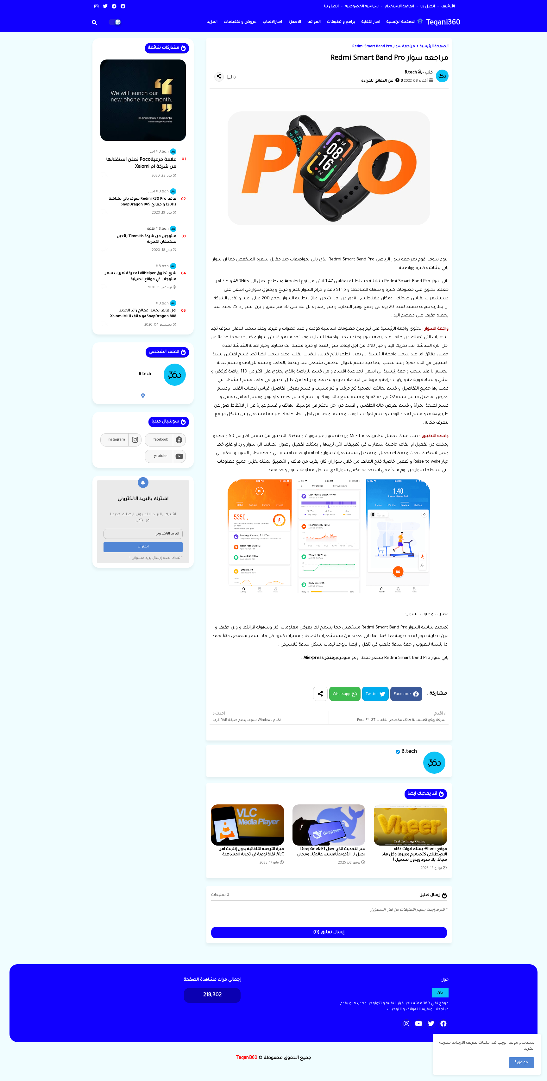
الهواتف (314, 22)
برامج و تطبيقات (341, 22)
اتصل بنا (427, 7)
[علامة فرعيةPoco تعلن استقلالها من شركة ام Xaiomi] (143, 100)
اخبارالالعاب (272, 22)
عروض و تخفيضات (240, 22)
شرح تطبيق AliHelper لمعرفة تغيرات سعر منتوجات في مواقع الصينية (140, 276)
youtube (160, 456)
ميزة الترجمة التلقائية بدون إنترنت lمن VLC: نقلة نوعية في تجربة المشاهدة (251, 852)
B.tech (409, 752)
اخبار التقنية (371, 22)
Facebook (403, 694)
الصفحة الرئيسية (401, 22)
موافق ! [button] (521, 1062)
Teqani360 (443, 23)
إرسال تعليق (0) (328, 932)
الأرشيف (447, 7)
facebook (161, 440)
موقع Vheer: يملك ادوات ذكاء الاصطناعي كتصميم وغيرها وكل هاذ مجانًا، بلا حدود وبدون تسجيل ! (414, 854)
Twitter (372, 694)
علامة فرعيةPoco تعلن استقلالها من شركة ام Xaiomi (141, 164)
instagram (116, 440)
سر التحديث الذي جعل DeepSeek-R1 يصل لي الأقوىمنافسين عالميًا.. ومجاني (331, 852)
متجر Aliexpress (319, 658)
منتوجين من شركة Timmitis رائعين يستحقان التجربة (146, 239)
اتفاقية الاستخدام (399, 7)
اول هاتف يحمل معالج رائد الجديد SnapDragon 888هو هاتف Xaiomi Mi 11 (143, 314)
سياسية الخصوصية (361, 7)
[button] (94, 22)
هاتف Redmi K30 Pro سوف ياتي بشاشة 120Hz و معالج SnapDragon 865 (142, 202)
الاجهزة (294, 22)
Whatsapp (341, 694)
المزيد (212, 22)
